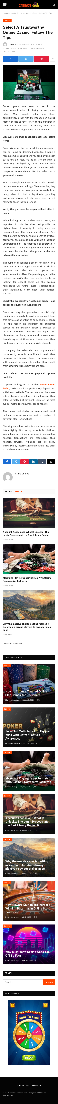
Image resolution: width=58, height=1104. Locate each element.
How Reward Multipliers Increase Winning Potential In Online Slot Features (27, 908)
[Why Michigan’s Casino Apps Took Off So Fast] (29, 944)
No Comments (38, 48)
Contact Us (23, 1086)
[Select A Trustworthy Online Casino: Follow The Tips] (29, 82)
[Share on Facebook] (10, 59)
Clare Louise (16, 44)
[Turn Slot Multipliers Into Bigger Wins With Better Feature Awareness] (29, 727)
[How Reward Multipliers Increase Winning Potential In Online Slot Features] (29, 901)
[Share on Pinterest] (41, 59)
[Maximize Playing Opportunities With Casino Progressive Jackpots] (29, 559)
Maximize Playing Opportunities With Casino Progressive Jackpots (28, 780)
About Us (36, 1086)
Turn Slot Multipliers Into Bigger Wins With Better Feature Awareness (27, 734)
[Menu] (4, 4)
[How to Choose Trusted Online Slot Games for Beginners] (29, 684)
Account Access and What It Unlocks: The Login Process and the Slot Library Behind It (27, 821)
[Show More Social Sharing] (52, 59)
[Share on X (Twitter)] (25, 59)
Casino (7, 21)
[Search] (53, 4)
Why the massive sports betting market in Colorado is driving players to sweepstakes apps (27, 627)
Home (5, 13)
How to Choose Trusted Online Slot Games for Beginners (26, 693)
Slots (7, 666)
